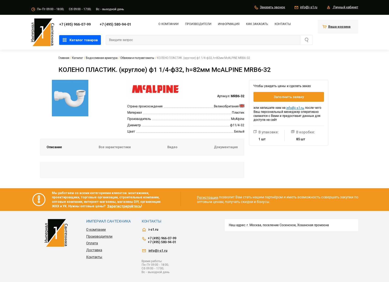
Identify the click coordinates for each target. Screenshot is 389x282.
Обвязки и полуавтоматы (137, 57)
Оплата (92, 243)
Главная (64, 57)
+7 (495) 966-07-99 (75, 24)
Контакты (283, 24)
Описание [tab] (54, 147)
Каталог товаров (83, 40)
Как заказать (257, 24)
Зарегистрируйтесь (124, 206)
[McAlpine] (155, 89)
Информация (228, 24)
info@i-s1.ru (308, 7)
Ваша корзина (339, 27)
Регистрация (207, 197)
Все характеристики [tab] (115, 147)
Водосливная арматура (102, 57)
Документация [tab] (226, 147)
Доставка (94, 250)
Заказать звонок (272, 7)
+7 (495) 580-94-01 (115, 24)
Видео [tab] (172, 147)
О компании (168, 24)
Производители (198, 24)
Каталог (77, 57)
